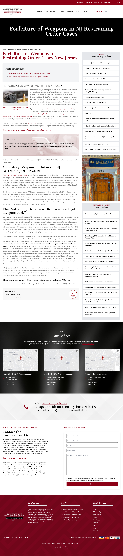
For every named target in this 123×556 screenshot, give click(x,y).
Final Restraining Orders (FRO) (95, 73)
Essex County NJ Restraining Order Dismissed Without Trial (100, 237)
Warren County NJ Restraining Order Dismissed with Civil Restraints (101, 301)
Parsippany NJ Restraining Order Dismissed (100, 256)
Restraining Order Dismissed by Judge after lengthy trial (100, 313)
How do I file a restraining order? (70, 512)
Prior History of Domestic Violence (96, 84)
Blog (77, 11)
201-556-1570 (10, 382)
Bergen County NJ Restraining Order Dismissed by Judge (101, 222)
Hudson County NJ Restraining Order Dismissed (101, 251)
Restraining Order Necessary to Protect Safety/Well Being (98, 91)
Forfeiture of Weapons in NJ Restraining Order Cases (101, 138)
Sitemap (95, 517)
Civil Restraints (90, 113)
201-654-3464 (92, 382)
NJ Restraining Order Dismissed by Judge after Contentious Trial (101, 229)
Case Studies (96, 520)
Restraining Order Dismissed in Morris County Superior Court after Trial (100, 268)
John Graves (31, 123)
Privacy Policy (97, 512)
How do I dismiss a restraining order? (71, 514)
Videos (95, 528)
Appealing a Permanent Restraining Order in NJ (101, 63)
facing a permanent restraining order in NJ (59, 109)
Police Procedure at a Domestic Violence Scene (100, 126)
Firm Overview (50, 11)
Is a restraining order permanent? (70, 517)
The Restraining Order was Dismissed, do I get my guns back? (29, 77)
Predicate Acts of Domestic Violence (97, 79)
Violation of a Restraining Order (95, 102)
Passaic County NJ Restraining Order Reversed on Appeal (100, 215)
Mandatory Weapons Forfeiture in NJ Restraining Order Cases (29, 73)
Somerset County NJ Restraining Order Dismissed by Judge (98, 275)
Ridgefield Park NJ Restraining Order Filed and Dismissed (101, 244)
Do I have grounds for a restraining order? (72, 509)
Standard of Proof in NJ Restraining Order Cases (99, 119)
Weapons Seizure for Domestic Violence (98, 131)
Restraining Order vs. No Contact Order (98, 108)
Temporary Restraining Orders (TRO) (98, 68)
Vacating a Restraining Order (95, 97)
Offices (61, 11)
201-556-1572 (10, 384)
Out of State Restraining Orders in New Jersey (100, 149)
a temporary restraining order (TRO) (15, 175)
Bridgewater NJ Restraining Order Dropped (99, 282)
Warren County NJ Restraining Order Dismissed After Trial (101, 293)
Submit (92, 484)
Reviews (70, 11)
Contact (85, 11)
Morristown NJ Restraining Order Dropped (99, 261)
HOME (4, 49)
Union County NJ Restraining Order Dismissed (100, 287)
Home (39, 11)
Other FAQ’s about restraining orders (71, 520)
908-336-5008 (88, 344)
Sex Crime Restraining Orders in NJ (97, 144)
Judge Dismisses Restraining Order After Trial (100, 307)
